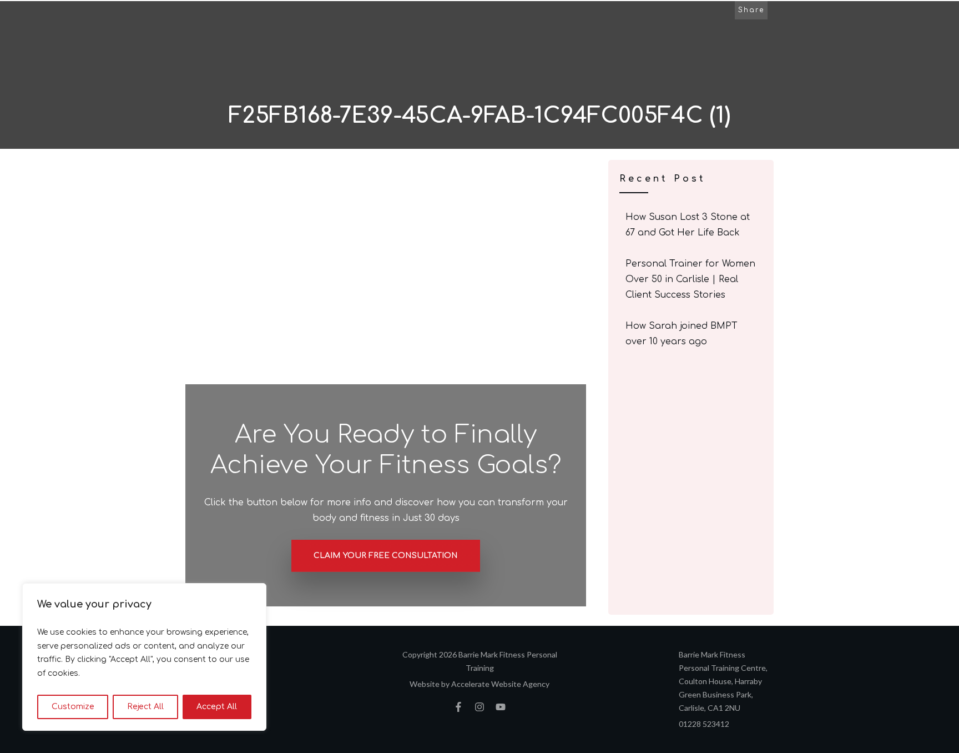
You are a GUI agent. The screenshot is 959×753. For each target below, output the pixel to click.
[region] (144, 657)
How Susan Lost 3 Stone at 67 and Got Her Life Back (691, 224)
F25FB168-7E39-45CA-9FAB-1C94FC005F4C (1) (479, 115)
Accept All (216, 706)
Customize (73, 706)
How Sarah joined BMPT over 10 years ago (691, 333)
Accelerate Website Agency (500, 684)
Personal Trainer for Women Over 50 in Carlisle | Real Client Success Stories (691, 279)
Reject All (145, 706)
